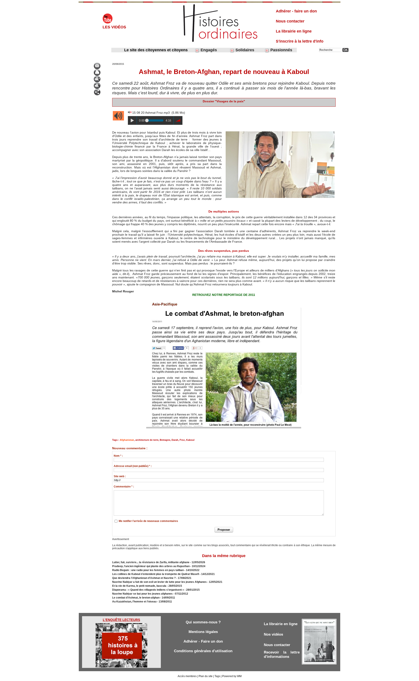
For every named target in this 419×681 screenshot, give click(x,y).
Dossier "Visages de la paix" (224, 101)
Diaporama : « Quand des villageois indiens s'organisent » (148, 589)
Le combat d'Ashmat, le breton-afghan (136, 597)
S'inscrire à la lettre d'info (299, 41)
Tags (217, 676)
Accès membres (187, 676)
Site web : (120, 476)
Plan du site (206, 676)
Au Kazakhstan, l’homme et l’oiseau (134, 601)
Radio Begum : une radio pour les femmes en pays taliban (148, 570)
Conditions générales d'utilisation (203, 651)
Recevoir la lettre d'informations (282, 654)
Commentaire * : (124, 486)
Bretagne (165, 440)
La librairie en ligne (294, 31)
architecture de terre (146, 440)
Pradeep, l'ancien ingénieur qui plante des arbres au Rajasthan (151, 566)
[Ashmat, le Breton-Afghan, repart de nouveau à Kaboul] (280, 132)
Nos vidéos (273, 634)
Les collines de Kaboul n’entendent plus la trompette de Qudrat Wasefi (155, 574)
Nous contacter (290, 21)
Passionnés (280, 50)
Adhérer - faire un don (296, 11)
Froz (182, 440)
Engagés (208, 50)
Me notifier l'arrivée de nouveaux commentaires (148, 521)
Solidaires (244, 50)
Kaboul (190, 440)
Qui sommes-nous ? (203, 622)
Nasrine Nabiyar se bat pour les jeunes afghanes (142, 593)
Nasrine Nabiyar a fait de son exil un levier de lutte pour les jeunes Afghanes (159, 581)
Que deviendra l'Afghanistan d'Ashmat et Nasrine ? (144, 578)
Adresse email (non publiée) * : (133, 466)
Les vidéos (114, 27)
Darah (175, 440)
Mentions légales (203, 632)
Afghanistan (127, 440)
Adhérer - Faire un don (203, 641)
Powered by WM (232, 676)
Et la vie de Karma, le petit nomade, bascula (139, 585)
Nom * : (118, 455)
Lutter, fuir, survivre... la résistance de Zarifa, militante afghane (150, 562)
